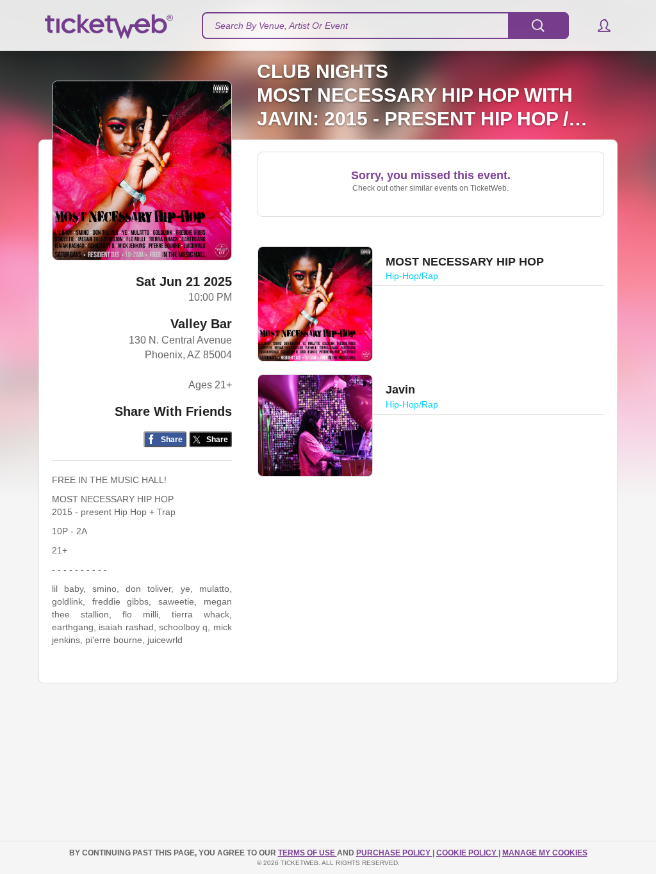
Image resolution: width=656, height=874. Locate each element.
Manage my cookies (544, 852)
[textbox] (385, 25)
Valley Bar (201, 324)
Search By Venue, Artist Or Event (281, 25)
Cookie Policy (467, 852)
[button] (598, 25)
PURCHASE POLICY (394, 852)
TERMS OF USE (307, 852)
